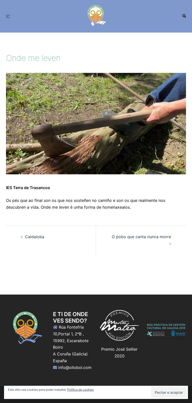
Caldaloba (34, 236)
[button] (184, 16)
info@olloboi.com (75, 367)
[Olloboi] (96, 15)
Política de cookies (80, 389)
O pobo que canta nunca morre (141, 236)
